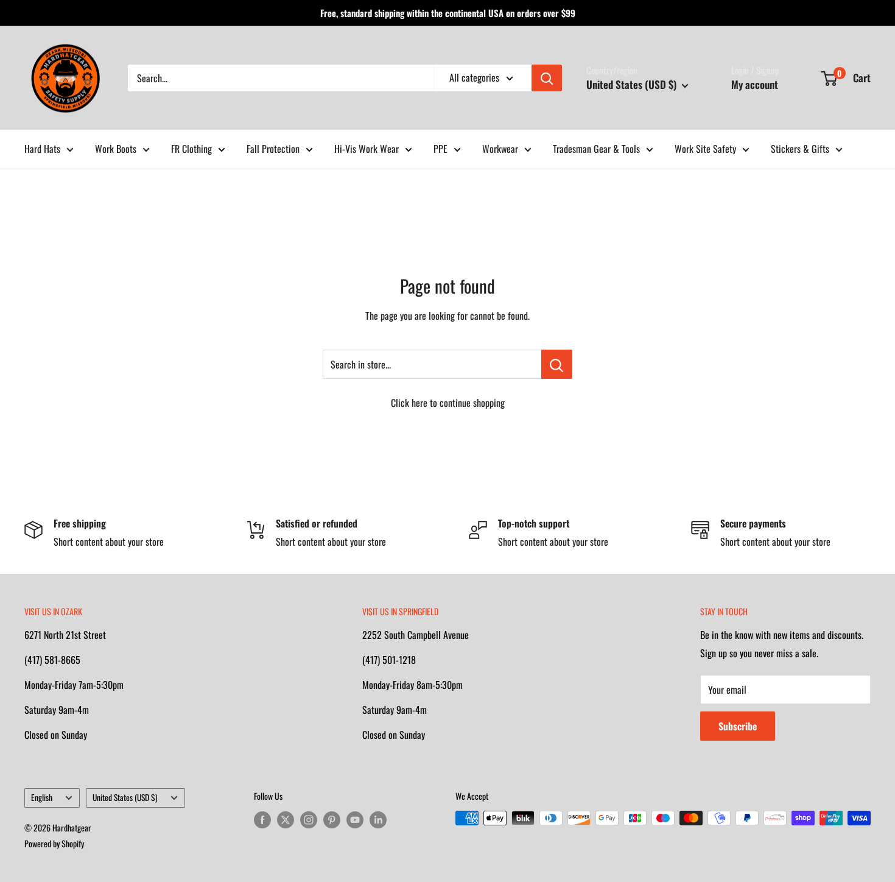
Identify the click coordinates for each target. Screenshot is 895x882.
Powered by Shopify (54, 843)
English (41, 797)
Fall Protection (273, 148)
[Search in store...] (556, 364)
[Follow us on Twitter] (285, 819)
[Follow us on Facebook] (262, 819)
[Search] (547, 78)
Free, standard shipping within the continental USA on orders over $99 (447, 12)
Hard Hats (42, 148)
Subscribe (737, 726)
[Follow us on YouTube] (354, 819)
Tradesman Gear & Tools (596, 148)
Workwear (500, 148)
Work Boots (115, 148)
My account (754, 84)
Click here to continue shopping (448, 402)
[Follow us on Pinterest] (331, 819)
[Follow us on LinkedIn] (378, 819)
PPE (440, 148)
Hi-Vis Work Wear (366, 148)
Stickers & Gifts (800, 148)
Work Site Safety (705, 148)
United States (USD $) (125, 797)
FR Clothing (191, 148)
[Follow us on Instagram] (308, 819)
